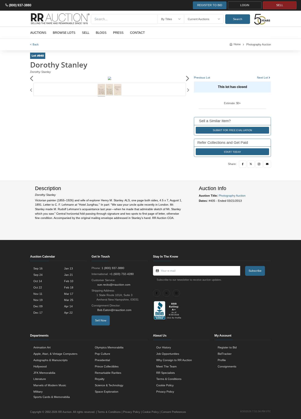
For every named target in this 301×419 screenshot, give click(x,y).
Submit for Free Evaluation (232, 130)
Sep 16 (38, 268)
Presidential (102, 360)
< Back (34, 44)
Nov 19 (38, 300)
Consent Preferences (173, 411)
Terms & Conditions (168, 379)
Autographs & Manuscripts (50, 360)
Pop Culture (102, 353)
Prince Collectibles (107, 366)
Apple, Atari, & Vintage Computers (55, 353)
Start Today (232, 152)
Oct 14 (37, 281)
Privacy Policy (165, 391)
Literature (39, 379)
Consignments (227, 366)
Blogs (101, 32)
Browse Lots (64, 32)
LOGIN (244, 5)
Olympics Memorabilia (109, 347)
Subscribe (255, 270)
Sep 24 (38, 274)
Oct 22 (37, 287)
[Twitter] (251, 164)
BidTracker (225, 353)
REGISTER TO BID (209, 5)
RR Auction (64, 411)
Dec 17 (38, 312)
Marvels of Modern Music (49, 385)
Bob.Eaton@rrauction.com (114, 310)
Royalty (99, 379)
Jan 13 (68, 268)
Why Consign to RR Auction (174, 360)
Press (118, 32)
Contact (137, 32)
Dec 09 (38, 306)
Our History (163, 347)
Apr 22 (68, 312)
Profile (222, 360)
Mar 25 (68, 300)
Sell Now (100, 320)
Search (237, 19)
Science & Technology (109, 385)
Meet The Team (166, 366)
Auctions (38, 32)
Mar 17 (68, 293)
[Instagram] (259, 164)
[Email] (267, 164)
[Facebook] (242, 164)
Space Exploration (106, 391)
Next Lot (262, 77)
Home (237, 44)
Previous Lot (202, 77)
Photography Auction (258, 44)
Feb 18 (68, 287)
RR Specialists (165, 372)
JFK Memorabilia (44, 372)
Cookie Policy (165, 385)
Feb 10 (68, 281)
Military (38, 391)
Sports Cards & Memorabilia (51, 397)
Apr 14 (68, 306)
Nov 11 (37, 293)
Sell (85, 32)
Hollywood (40, 366)
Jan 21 (68, 274)
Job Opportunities (167, 353)
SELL (279, 5)
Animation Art (42, 347)
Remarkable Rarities (108, 372)
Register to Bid (227, 347)
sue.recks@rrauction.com (113, 284)
